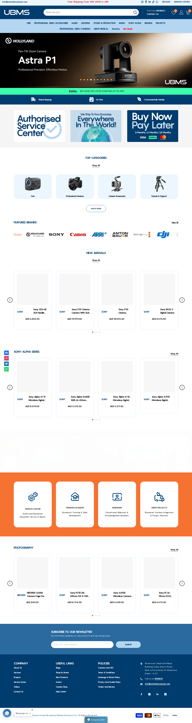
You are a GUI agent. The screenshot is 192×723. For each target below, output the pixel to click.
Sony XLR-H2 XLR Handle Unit (40, 311)
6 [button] (97, 79)
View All (175, 223)
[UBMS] (39, 126)
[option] (96, 60)
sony (20, 312)
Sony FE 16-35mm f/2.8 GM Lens (165, 594)
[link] (41, 100)
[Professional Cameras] (75, 183)
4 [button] (91, 79)
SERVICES (166, 2)
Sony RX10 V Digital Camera (167, 311)
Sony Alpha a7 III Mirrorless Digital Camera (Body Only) (121, 398)
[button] (5, 59)
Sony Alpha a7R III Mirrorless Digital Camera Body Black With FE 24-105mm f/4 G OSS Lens (163, 398)
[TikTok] (165, 694)
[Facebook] (141, 694)
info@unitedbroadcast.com (14, 2)
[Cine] (33, 183)
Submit (128, 644)
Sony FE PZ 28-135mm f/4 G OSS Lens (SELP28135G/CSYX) (80, 594)
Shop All (96, 260)
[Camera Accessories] (117, 183)
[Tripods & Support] (159, 183)
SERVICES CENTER (182, 2)
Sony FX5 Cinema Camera (123, 311)
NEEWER (21, 595)
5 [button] (94, 79)
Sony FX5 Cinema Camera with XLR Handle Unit (81, 311)
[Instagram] (149, 694)
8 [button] (104, 79)
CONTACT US (153, 14)
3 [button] (87, 79)
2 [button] (84, 79)
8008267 (160, 11)
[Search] (91, 12)
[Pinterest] (157, 694)
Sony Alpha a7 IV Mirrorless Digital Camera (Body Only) (37, 398)
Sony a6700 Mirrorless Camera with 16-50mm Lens (122, 594)
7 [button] (101, 79)
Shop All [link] (96, 165)
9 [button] (108, 79)
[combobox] (88, 12)
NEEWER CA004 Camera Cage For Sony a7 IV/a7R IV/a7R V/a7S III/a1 (36, 594)
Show (96, 720)
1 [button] (81, 79)
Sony (104, 312)
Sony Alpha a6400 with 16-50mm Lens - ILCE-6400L (80, 398)
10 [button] (111, 79)
